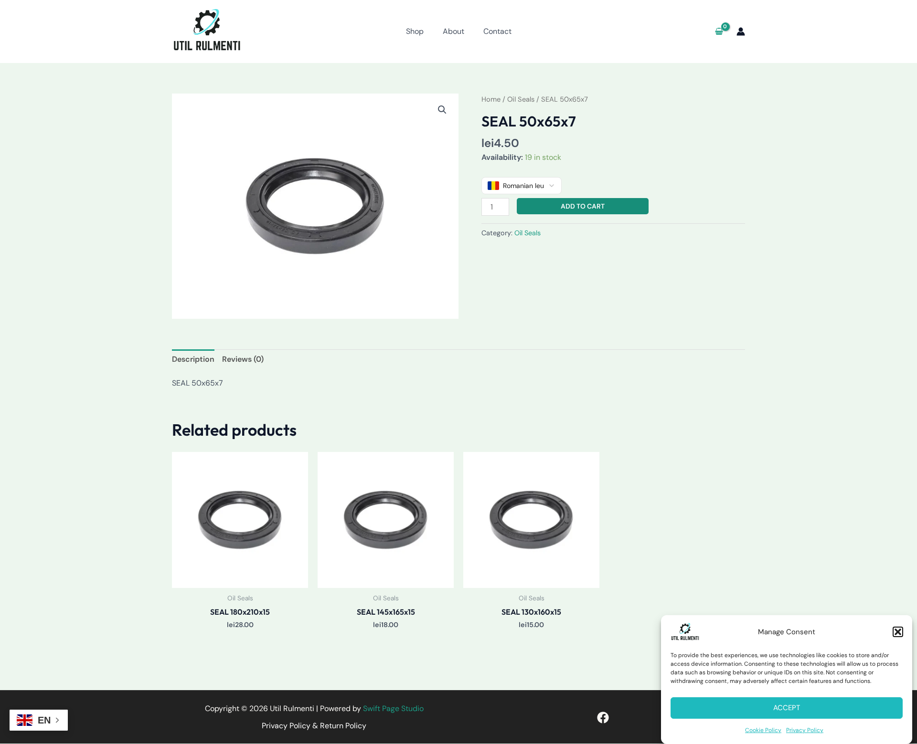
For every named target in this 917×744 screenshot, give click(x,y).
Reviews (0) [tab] (243, 359)
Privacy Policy (804, 730)
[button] (898, 632)
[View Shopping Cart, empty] (719, 31)
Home (491, 99)
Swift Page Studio (393, 708)
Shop (415, 31)
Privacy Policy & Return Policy (314, 726)
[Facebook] (603, 717)
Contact (497, 31)
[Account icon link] (740, 31)
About (453, 31)
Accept (786, 708)
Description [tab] (193, 359)
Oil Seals (520, 99)
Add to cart (583, 206)
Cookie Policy (763, 730)
